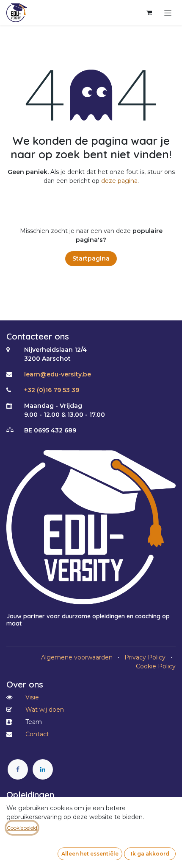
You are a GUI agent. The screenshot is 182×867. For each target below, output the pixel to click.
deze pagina (119, 181)
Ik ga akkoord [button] (150, 853)
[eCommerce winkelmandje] (149, 12)
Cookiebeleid (22, 828)
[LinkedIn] (43, 769)
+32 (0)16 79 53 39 (51, 390)
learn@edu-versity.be (57, 374)
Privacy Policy (144, 657)
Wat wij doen (44, 709)
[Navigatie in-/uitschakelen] (168, 13)
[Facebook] (18, 769)
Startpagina (91, 258)
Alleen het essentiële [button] (90, 853)
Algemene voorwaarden (77, 657)
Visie (32, 697)
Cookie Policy (156, 666)
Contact (37, 734)
